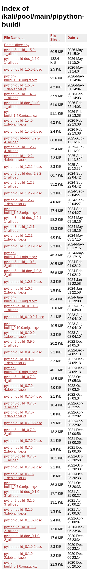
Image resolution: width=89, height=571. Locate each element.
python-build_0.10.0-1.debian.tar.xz (20, 334)
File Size (53, 37)
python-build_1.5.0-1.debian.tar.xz (19, 87)
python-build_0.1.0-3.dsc (23, 520)
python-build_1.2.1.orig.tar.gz (20, 255)
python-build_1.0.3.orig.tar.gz (20, 299)
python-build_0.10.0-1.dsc (24, 317)
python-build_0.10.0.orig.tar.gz (21, 326)
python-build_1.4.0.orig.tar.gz (20, 113)
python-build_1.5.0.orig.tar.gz (20, 78)
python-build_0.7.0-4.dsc (23, 396)
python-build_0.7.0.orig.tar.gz (20, 485)
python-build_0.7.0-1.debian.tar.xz (19, 476)
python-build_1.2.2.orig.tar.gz (20, 211)
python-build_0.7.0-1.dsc (23, 467)
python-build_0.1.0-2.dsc (23, 546)
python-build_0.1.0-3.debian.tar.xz (19, 511)
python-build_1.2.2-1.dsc (23, 193)
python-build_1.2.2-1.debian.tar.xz (19, 202)
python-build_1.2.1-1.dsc (23, 246)
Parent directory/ (16, 45)
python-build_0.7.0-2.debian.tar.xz (19, 449)
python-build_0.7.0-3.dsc (23, 423)
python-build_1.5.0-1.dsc (23, 69)
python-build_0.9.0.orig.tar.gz (20, 370)
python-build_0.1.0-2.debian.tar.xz (19, 555)
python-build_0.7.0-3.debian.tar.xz (19, 414)
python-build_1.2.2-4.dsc (23, 166)
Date (71, 37)
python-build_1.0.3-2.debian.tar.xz (19, 290)
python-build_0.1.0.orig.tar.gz (20, 564)
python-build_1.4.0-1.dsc (23, 131)
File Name (12, 37)
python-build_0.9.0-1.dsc (23, 352)
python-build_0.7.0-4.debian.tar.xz (19, 387)
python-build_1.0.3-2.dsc (23, 281)
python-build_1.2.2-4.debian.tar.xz (19, 158)
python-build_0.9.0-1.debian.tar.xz (19, 361)
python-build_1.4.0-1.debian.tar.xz (19, 122)
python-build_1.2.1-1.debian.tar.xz (19, 237)
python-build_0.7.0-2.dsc (23, 440)
